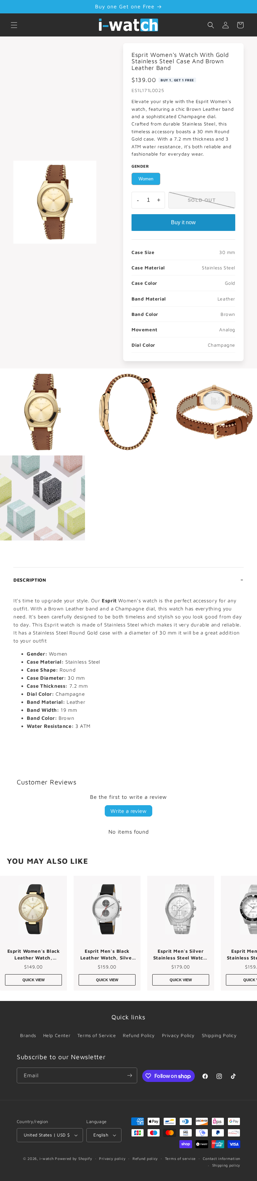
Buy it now (183, 222)
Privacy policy (112, 1158)
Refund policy (145, 1158)
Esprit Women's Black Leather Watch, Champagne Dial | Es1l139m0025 (33, 954)
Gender (140, 166)
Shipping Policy (219, 1035)
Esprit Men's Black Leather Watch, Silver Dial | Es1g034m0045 (107, 954)
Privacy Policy (178, 1035)
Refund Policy (139, 1035)
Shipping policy (226, 1165)
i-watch (46, 1158)
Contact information (221, 1158)
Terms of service (180, 1158)
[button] (14, 25)
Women (146, 178)
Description (29, 580)
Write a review (128, 811)
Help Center (57, 1035)
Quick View (33, 980)
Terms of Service (96, 1035)
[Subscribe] (129, 1075)
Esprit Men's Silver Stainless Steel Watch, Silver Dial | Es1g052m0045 (180, 954)
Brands (28, 1035)
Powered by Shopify (73, 1158)
